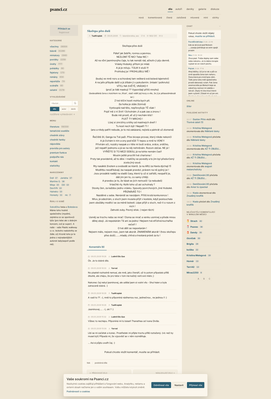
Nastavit (179, 385)
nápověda (55, 144)
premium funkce (58, 152)
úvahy (56, 64)
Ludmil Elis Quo (118, 256)
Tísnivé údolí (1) (195, 122)
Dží (63, 184)
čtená (169, 17)
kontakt (54, 161)
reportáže (57, 81)
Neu (190, 55)
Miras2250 (192, 272)
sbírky (215, 17)
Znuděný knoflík (195, 195)
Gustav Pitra (199, 119)
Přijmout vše (195, 385)
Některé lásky (212, 131)
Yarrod (114, 268)
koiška (190, 249)
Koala (196, 192)
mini (206, 17)
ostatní (57, 90)
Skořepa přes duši (98, 31)
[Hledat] (75, 103)
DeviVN (54, 188)
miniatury (58, 55)
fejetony (57, 72)
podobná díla (101, 363)
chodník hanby (57, 139)
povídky (58, 59)
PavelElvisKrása (195, 42)
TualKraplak (97, 36)
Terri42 (190, 267)
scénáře (56, 85)
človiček (191, 238)
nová (141, 17)
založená (181, 17)
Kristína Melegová (202, 128)
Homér (190, 261)
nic (66, 195)
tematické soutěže (59, 130)
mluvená (194, 17)
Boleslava (72, 207)
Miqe (52, 184)
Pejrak (191, 68)
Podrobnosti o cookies (78, 391)
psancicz (58, 8)
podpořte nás (57, 157)
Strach (193, 221)
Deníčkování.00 (201, 175)
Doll (52, 178)
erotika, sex (134, 36)
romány (57, 77)
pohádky (57, 68)
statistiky (55, 165)
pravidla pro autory (60, 148)
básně (57, 51)
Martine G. (55, 181)
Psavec (194, 226)
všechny (58, 46)
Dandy (193, 232)
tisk (88, 363)
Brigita (190, 244)
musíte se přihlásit (205, 36)
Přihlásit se (64, 28)
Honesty (54, 195)
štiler (189, 106)
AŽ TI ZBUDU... (213, 148)
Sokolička (55, 207)
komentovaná (155, 17)
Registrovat (64, 32)
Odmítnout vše (161, 385)
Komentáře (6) (96, 247)
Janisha (64, 178)
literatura (59, 126)
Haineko (54, 191)
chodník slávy (57, 135)
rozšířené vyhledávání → (62, 114)
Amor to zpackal (199, 187)
